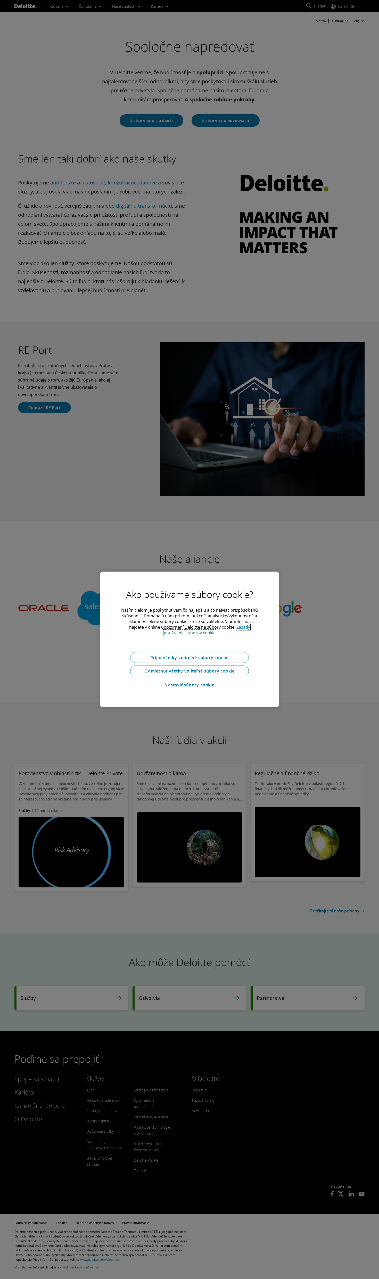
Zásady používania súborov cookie (207, 630)
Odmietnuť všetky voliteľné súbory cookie (189, 671)
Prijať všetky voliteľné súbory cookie (189, 657)
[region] (189, 639)
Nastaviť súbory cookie (189, 685)
